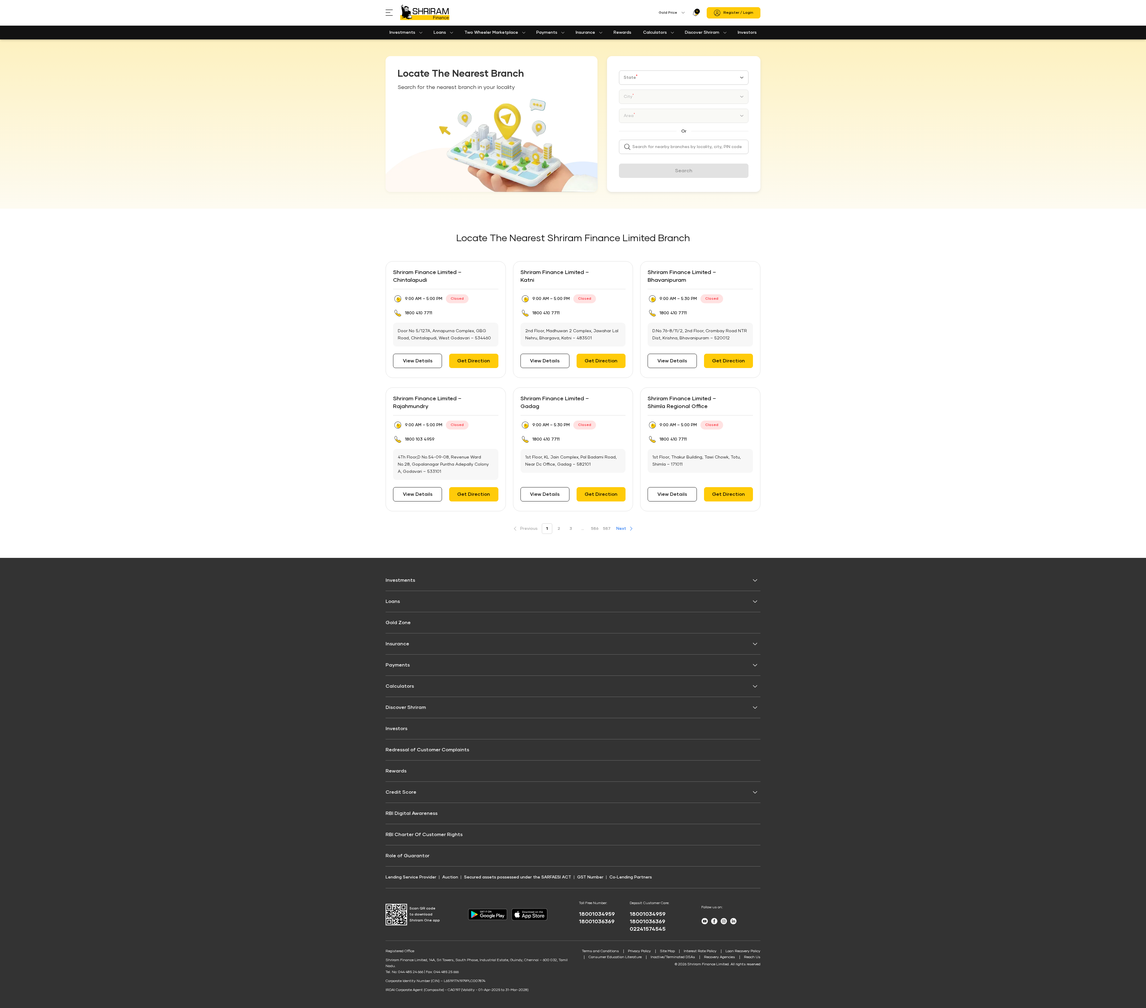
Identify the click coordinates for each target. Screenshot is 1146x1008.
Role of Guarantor (407, 855)
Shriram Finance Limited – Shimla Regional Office (682, 402)
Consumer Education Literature (615, 957)
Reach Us (752, 957)
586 (595, 529)
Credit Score (401, 792)
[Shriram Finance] (424, 12)
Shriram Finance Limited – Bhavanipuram (682, 276)
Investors (747, 32)
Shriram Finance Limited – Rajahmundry (427, 402)
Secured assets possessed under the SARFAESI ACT (517, 877)
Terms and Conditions (600, 951)
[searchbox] (683, 147)
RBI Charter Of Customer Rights (424, 834)
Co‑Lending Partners (630, 877)
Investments (402, 32)
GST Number (590, 877)
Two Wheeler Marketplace (491, 32)
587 (607, 529)
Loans (440, 32)
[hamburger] (393, 13)
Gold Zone (398, 622)
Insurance (585, 32)
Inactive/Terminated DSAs (673, 957)
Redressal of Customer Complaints (427, 749)
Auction (450, 877)
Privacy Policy (639, 951)
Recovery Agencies (719, 957)
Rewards (622, 32)
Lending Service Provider (411, 877)
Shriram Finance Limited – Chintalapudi (427, 276)
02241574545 (648, 929)
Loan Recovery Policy (743, 951)
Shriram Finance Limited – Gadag (554, 402)
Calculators (655, 32)
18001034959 (597, 914)
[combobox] (683, 77)
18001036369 (596, 921)
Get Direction (473, 360)
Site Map (667, 951)
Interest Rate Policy (700, 951)
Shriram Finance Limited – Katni (554, 276)
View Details (417, 360)
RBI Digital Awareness (412, 813)
